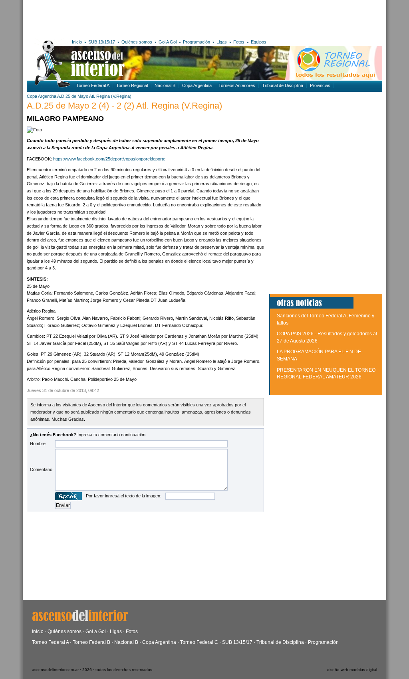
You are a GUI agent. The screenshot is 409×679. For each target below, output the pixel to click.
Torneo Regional (132, 85)
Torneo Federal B (91, 642)
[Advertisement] (143, 18)
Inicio (77, 42)
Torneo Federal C (199, 642)
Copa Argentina (197, 85)
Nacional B (165, 85)
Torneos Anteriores (236, 85)
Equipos (258, 42)
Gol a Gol (95, 631)
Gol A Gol (168, 42)
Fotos (238, 42)
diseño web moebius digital (352, 669)
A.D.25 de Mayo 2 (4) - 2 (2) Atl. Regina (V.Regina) (124, 106)
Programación (196, 42)
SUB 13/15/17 (101, 42)
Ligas (221, 42)
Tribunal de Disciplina (282, 85)
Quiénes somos (136, 42)
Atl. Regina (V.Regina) (110, 96)
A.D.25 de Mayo (72, 96)
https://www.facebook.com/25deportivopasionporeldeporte (109, 158)
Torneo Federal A (92, 85)
